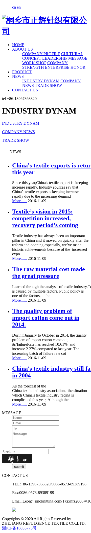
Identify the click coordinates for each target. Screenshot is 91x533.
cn (14, 7)
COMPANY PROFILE (41, 54)
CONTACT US (25, 90)
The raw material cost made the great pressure (48, 272)
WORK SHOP (34, 63)
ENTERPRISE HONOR (65, 67)
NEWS (18, 76)
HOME (18, 45)
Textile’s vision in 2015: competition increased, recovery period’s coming (45, 218)
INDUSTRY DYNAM (40, 81)
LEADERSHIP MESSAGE (64, 58)
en (19, 7)
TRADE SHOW (48, 85)
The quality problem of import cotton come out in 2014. (45, 318)
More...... (19, 201)
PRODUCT (22, 72)
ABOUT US (22, 49)
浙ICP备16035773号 (19, 528)
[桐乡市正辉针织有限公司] (45, 31)
